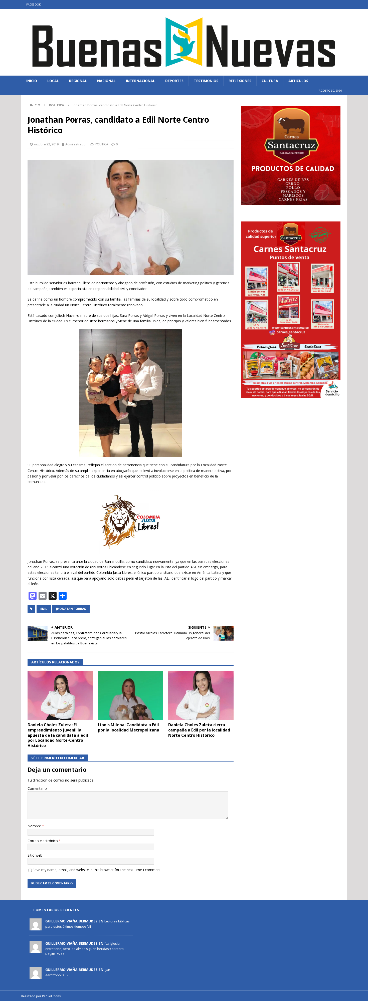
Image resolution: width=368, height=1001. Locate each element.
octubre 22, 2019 (46, 144)
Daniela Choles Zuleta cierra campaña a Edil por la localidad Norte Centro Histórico (199, 730)
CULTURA (270, 80)
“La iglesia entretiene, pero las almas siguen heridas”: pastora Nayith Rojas (84, 948)
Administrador (76, 144)
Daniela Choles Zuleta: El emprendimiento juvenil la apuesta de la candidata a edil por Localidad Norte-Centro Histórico (58, 735)
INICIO (31, 80)
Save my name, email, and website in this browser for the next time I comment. (97, 869)
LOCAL (53, 80)
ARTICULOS (298, 80)
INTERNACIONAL (140, 80)
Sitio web (35, 855)
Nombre (35, 826)
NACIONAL (106, 80)
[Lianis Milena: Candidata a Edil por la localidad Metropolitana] (130, 695)
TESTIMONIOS (206, 80)
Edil (43, 609)
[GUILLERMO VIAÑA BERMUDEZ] (36, 927)
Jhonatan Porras (71, 609)
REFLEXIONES (240, 80)
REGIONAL (78, 80)
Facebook (33, 4)
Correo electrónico (43, 840)
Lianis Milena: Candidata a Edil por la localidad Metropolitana (128, 727)
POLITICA (101, 144)
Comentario (37, 788)
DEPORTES (174, 80)
